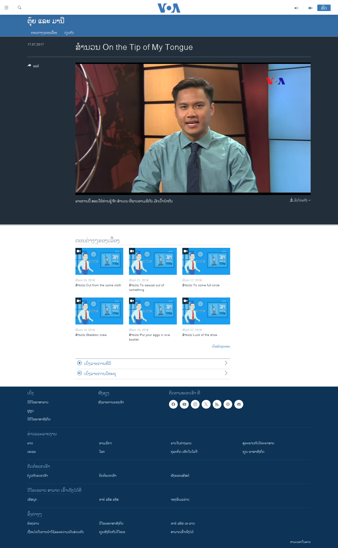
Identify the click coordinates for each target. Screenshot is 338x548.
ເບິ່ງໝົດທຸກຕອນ (221, 346)
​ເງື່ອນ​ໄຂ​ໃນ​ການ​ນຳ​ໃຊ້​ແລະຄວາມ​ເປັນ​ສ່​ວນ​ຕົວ (55, 532)
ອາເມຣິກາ (105, 443)
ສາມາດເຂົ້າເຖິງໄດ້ (182, 532)
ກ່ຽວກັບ (69, 32)
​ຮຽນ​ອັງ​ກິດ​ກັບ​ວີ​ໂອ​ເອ (112, 532)
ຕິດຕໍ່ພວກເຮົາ (107, 475)
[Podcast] (227, 404)
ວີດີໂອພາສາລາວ (38, 402)
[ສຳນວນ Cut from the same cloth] (99, 261)
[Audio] (296, 8)
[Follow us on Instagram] (195, 404)
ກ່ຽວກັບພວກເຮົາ (37, 475)
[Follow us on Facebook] (173, 404)
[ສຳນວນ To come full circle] (206, 261)
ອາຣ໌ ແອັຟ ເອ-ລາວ (183, 523)
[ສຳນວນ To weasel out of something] (153, 261)
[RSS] (217, 404)
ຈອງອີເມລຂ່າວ (180, 499)
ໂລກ (102, 451)
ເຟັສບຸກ (32, 499)
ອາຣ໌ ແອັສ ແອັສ (109, 499)
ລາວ (30, 443)
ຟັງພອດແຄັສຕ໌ (180, 475)
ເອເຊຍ (31, 451)
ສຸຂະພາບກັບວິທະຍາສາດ (258, 443)
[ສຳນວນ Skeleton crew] (99, 311)
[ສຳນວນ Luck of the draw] (206, 311)
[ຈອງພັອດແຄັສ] (238, 404)
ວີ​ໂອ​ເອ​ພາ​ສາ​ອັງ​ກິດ (111, 523)
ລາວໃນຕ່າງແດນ (181, 443)
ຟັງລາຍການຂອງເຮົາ (111, 402)
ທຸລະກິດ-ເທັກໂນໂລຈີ (184, 451)
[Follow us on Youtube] (184, 404)
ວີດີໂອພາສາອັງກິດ (39, 419)
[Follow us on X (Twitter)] (206, 404)
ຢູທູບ (30, 410)
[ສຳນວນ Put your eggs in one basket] (153, 311)
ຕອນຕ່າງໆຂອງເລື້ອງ (44, 32)
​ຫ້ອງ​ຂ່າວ (33, 523)
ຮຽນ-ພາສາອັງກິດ (253, 451)
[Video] (310, 8)
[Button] (33, 67)
